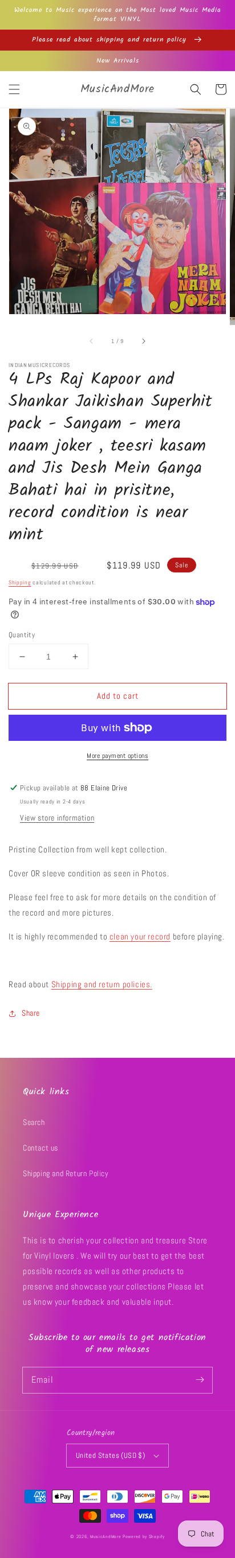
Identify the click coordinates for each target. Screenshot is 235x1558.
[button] (14, 89)
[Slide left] (91, 340)
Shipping (20, 582)
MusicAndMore (105, 1536)
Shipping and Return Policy (66, 1173)
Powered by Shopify (144, 1536)
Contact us (40, 1148)
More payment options (117, 755)
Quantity (22, 635)
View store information (57, 818)
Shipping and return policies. (101, 984)
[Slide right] (143, 340)
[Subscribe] (199, 1379)
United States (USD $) (110, 1455)
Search (34, 1122)
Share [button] (31, 1013)
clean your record (140, 936)
